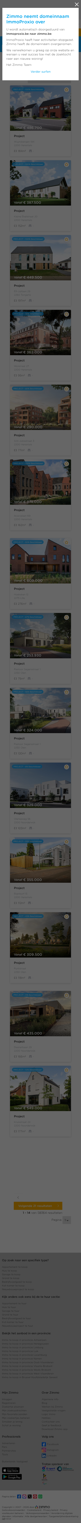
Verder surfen (41, 71)
